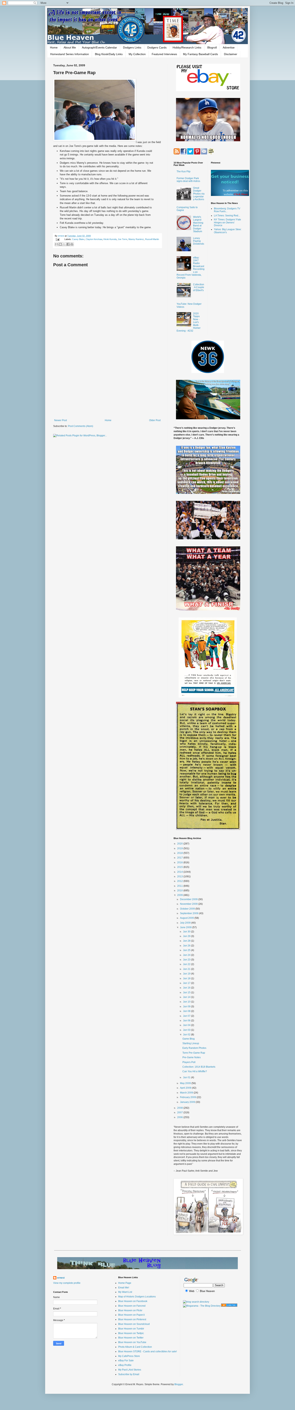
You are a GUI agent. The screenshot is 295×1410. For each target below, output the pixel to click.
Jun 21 (187, 969)
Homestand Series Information (69, 54)
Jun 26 (187, 945)
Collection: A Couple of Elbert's (198, 287)
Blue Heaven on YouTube (132, 1342)
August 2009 (187, 918)
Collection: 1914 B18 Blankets (198, 1066)
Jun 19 (187, 973)
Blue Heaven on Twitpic (131, 1333)
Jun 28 (187, 940)
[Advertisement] (107, 386)
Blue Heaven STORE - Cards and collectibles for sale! (147, 1351)
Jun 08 (187, 1011)
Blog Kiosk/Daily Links (109, 54)
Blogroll (212, 47)
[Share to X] (64, 244)
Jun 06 (187, 1020)
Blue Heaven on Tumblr (131, 1328)
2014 (180, 871)
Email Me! (123, 1287)
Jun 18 (187, 978)
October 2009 (187, 908)
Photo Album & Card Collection (135, 1346)
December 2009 (189, 899)
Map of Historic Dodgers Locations (137, 1296)
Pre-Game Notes (191, 1057)
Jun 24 (187, 955)
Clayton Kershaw (94, 239)
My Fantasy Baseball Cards (200, 54)
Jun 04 (187, 1025)
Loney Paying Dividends (198, 241)
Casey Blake (78, 239)
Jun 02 (187, 1034)
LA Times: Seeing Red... (227, 215)
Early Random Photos (194, 1048)
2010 (180, 890)
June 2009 (186, 927)
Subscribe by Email (128, 1374)
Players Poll (188, 1062)
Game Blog (188, 1038)
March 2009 (187, 1092)
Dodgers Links (132, 47)
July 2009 (185, 922)
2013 (180, 876)
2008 (180, 1107)
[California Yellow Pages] (229, 1305)
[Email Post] (57, 239)
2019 (180, 848)
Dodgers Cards (157, 47)
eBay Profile (124, 1365)
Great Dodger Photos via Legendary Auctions (198, 194)
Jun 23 (187, 959)
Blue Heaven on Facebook (132, 1301)
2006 (180, 1117)
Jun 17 (187, 983)
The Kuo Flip (183, 171)
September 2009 (189, 913)
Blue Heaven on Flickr (130, 1310)
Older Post (155, 420)
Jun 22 (187, 964)
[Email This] (57, 244)
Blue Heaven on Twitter (130, 1337)
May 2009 (185, 1083)
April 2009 (186, 1087)
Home (54, 47)
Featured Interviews (164, 54)
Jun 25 (187, 950)
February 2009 (188, 1097)
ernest (61, 236)
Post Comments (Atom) (80, 426)
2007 (180, 1112)
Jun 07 (187, 1016)
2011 (180, 886)
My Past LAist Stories (129, 1369)
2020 (180, 843)
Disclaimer (230, 54)
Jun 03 (187, 1030)
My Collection (137, 54)
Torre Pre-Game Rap (193, 1052)
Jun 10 (187, 1001)
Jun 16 (187, 987)
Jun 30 (187, 931)
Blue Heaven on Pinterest (132, 1319)
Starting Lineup (190, 1043)
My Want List (125, 1292)
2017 (180, 857)
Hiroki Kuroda (110, 239)
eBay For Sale (126, 1360)
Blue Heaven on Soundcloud (134, 1324)
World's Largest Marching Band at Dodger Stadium (198, 224)
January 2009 (188, 1102)
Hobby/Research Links (187, 47)
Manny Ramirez (136, 239)
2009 (180, 895)
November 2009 (189, 904)
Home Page (124, 1283)
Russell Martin (152, 239)
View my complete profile (66, 1283)
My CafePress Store (129, 1356)
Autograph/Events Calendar (99, 47)
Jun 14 (187, 997)
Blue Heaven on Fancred (131, 1305)
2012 (180, 881)
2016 (180, 862)
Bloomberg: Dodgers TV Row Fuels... (227, 210)
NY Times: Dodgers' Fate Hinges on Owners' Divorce (227, 222)
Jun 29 (187, 936)
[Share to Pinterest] (72, 244)
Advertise (229, 47)
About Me (70, 47)
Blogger (178, 1384)
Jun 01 (187, 1077)
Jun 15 (187, 992)
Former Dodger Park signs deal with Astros (188, 180)
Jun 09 (187, 1006)
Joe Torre (122, 239)
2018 (180, 853)
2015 (180, 867)
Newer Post (60, 420)
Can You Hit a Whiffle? (194, 1071)
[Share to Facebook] (68, 244)
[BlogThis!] (60, 244)
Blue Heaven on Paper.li (131, 1314)
